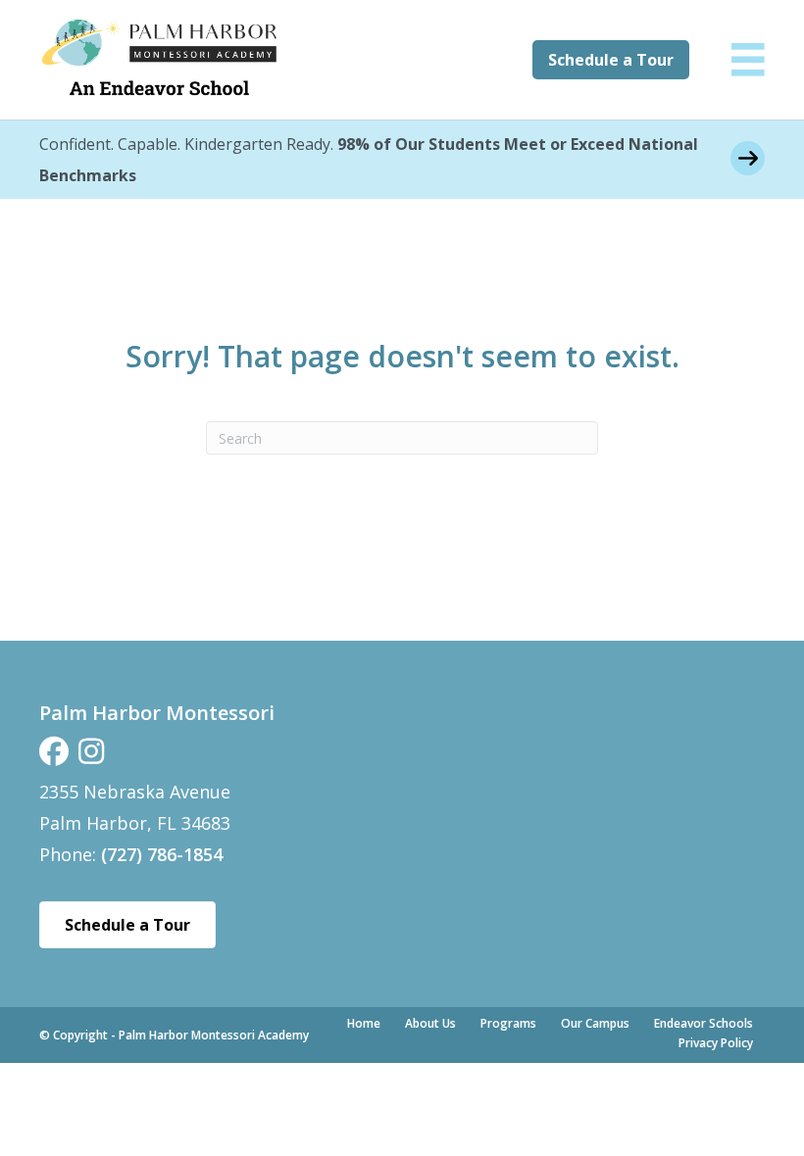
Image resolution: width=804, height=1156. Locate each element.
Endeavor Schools (703, 1023)
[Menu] (748, 59)
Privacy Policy (715, 1043)
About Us (430, 1023)
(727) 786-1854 (162, 854)
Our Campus (595, 1023)
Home (363, 1023)
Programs (508, 1023)
